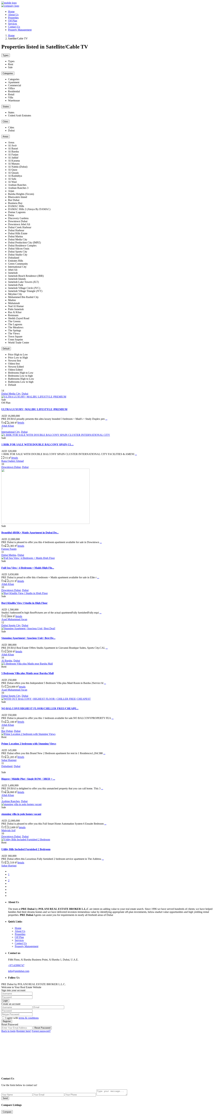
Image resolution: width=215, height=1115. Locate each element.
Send (5, 1098)
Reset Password (42, 1028)
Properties (13, 17)
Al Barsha (6, 660)
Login (5, 1000)
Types (6, 55)
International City (10, 431)
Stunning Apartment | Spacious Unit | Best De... (28, 638)
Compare (7, 1112)
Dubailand (6, 766)
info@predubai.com (18, 971)
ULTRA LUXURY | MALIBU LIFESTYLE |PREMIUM (34, 409)
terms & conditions (29, 1017)
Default (6, 348)
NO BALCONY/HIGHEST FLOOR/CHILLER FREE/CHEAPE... (39, 708)
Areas (5, 136)
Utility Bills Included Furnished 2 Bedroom (25, 849)
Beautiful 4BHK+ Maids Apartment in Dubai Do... (30, 532)
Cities (5, 121)
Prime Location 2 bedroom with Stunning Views (28, 743)
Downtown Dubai (11, 467)
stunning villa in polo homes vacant (21, 814)
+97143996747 (16, 965)
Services (12, 23)
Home (11, 11)
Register (7, 1021)
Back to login (8, 1031)
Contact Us (14, 26)
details (20, 422)
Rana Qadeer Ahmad (12, 461)
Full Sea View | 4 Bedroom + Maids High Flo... (27, 567)
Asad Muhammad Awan (14, 619)
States (6, 106)
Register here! (23, 1031)
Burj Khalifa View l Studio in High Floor (24, 603)
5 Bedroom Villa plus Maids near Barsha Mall (27, 673)
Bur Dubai (7, 731)
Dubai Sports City (10, 625)
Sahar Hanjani (8, 760)
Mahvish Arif (8, 830)
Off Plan (12, 20)
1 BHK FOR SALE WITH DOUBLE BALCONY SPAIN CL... (37, 444)
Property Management (20, 29)
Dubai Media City (10, 393)
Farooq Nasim (8, 548)
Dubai (25, 393)
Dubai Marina (8, 555)
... (106, 418)
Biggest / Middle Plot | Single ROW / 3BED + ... (28, 778)
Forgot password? (41, 1031)
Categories (8, 73)
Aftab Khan (7, 425)
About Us (13, 14)
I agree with (22, 1017)
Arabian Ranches (10, 801)
